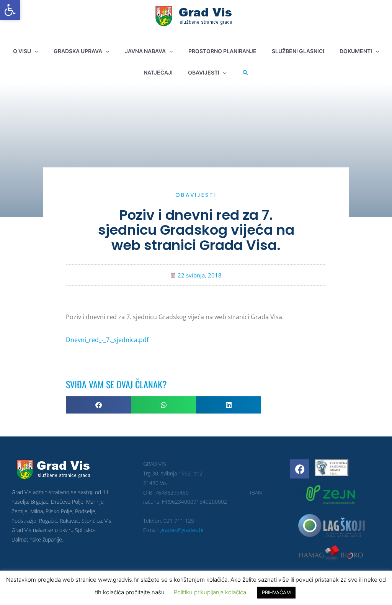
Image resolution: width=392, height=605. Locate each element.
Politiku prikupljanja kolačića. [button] (211, 592)
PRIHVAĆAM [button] (276, 592)
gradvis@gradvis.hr (182, 530)
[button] (10, 10)
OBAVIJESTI (196, 195)
